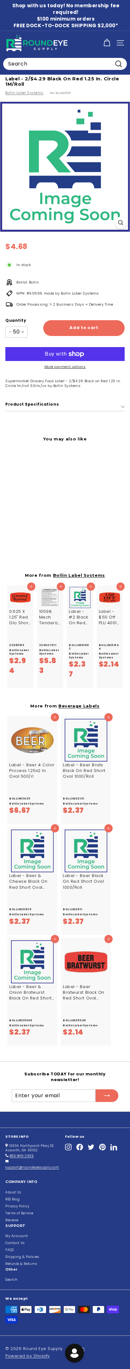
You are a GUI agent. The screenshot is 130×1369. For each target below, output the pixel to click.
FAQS (9, 1250)
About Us (13, 1192)
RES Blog (12, 1199)
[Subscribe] (107, 1095)
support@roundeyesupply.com (32, 1167)
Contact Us (15, 1243)
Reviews (12, 1220)
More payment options (65, 366)
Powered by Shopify (27, 1356)
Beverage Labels (79, 705)
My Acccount (16, 1236)
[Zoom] (121, 222)
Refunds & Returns (21, 1263)
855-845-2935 (22, 1156)
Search (11, 1279)
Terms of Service (19, 1213)
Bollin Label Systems (24, 92)
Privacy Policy (17, 1206)
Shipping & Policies (22, 1256)
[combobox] (65, 64)
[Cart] (106, 43)
